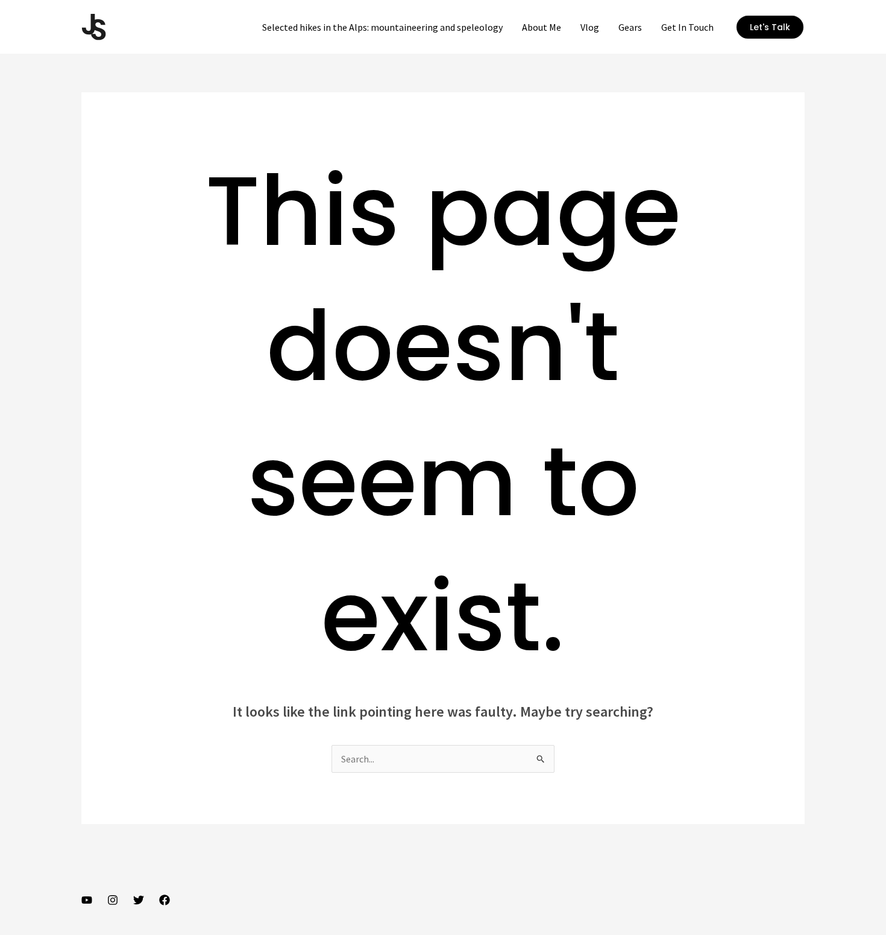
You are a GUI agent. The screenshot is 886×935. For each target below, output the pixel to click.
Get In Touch (687, 27)
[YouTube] (86, 900)
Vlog (589, 27)
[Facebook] (164, 900)
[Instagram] (112, 900)
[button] (770, 27)
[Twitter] (138, 900)
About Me (541, 27)
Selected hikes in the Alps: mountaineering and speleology (382, 27)
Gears (630, 27)
